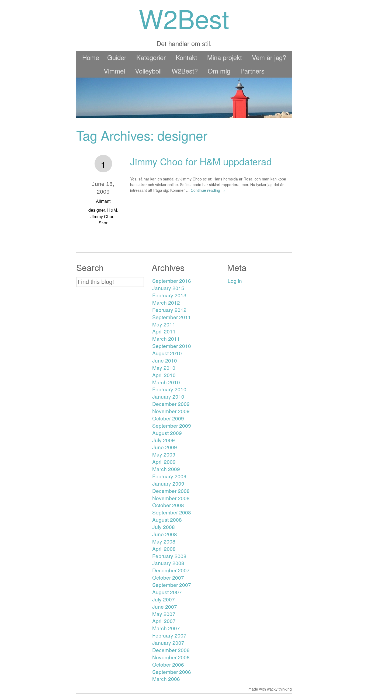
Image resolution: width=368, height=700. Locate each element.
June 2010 (164, 360)
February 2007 (169, 635)
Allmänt (103, 201)
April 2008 (164, 548)
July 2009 (163, 440)
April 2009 (164, 461)
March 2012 (166, 302)
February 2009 (169, 476)
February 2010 (169, 389)
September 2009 (171, 425)
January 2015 (168, 287)
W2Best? (185, 70)
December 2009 (171, 403)
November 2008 (171, 498)
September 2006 (171, 671)
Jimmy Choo (102, 216)
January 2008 (168, 562)
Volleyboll (148, 70)
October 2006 (168, 664)
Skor (103, 223)
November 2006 (171, 657)
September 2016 (171, 280)
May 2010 (163, 367)
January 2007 (168, 642)
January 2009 (168, 483)
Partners (252, 70)
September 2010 (171, 345)
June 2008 (164, 534)
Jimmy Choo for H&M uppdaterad (201, 161)
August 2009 (167, 432)
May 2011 (163, 324)
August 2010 (167, 353)
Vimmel (114, 70)
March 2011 (166, 338)
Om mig (219, 70)
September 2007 (171, 584)
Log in (235, 280)
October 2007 (168, 577)
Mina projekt (224, 57)
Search (90, 267)
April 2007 (164, 620)
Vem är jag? (269, 57)
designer (96, 210)
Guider (116, 57)
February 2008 (169, 555)
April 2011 (164, 331)
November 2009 (171, 411)
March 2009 (166, 468)
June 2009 (164, 447)
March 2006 (166, 678)
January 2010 (168, 396)
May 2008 (163, 541)
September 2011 (171, 317)
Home (90, 57)
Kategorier (151, 57)
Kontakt (186, 57)
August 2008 (167, 519)
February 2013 (169, 295)
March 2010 (166, 382)
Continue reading (208, 190)
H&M (112, 210)
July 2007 (163, 599)
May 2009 (163, 454)
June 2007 (164, 606)
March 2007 (166, 628)
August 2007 (167, 591)
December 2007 (171, 570)
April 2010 (164, 374)
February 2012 (169, 309)
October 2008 (168, 505)
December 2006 (171, 649)
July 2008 (163, 526)
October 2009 (168, 418)
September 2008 (171, 512)
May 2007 (163, 613)
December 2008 (171, 490)
